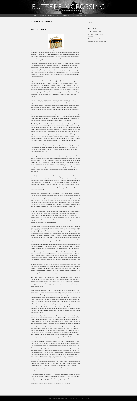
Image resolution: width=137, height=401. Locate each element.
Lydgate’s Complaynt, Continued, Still (97, 41)
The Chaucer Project (63, 15)
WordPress (64, 398)
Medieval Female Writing (46, 15)
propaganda (50, 383)
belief (37, 383)
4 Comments (67, 383)
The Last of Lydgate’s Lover (94, 31)
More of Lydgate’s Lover (93, 44)
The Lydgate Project (79, 15)
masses (45, 383)
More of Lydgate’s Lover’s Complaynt (96, 38)
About (34, 15)
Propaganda (39, 29)
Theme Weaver (84, 398)
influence (41, 383)
